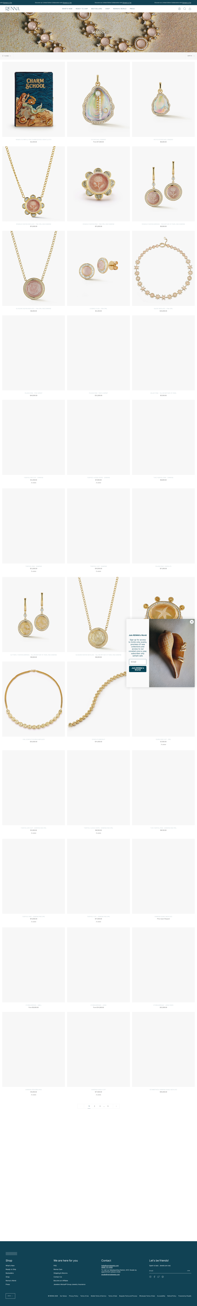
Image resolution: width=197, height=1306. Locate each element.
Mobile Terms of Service (98, 1296)
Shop (7, 1277)
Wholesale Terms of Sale (147, 1296)
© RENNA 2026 (53, 1296)
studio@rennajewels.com (110, 1274)
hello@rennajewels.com (110, 1265)
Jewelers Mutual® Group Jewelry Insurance (69, 1284)
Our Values (63, 1296)
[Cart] (190, 8)
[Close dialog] (192, 622)
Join (188, 1270)
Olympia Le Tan (7, 2)
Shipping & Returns (60, 1273)
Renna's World (11, 1281)
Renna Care (58, 1269)
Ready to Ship (11, 1269)
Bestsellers (10, 1273)
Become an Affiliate (61, 1281)
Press (8, 1284)
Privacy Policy (73, 1296)
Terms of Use (84, 1296)
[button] (82, 8)
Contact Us (58, 1277)
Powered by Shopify (184, 1296)
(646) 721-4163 (107, 1267)
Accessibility (161, 1296)
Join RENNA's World (138, 669)
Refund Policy (171, 1296)
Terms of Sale (112, 1296)
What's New (10, 1265)
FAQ (55, 1265)
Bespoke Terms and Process (128, 1296)
